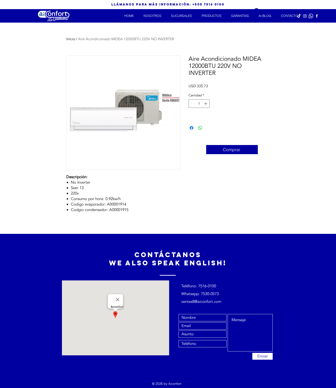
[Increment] (206, 104)
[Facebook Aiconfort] (317, 16)
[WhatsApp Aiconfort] (311, 16)
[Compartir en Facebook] (191, 128)
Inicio (70, 39)
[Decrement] (192, 104)
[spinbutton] (199, 104)
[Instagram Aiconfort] (305, 16)
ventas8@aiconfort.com (201, 301)
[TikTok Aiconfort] (299, 16)
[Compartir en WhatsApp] (200, 128)
